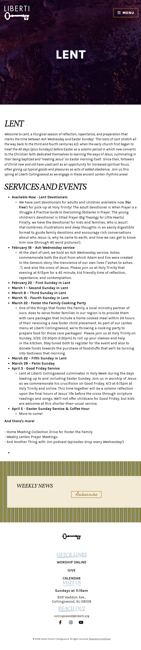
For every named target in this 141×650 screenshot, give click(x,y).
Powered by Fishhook (100, 639)
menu (128, 13)
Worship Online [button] (71, 562)
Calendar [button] (72, 578)
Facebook (61, 622)
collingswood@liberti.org (71, 616)
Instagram (71, 622)
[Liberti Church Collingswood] (71, 536)
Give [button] (72, 570)
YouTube (81, 622)
